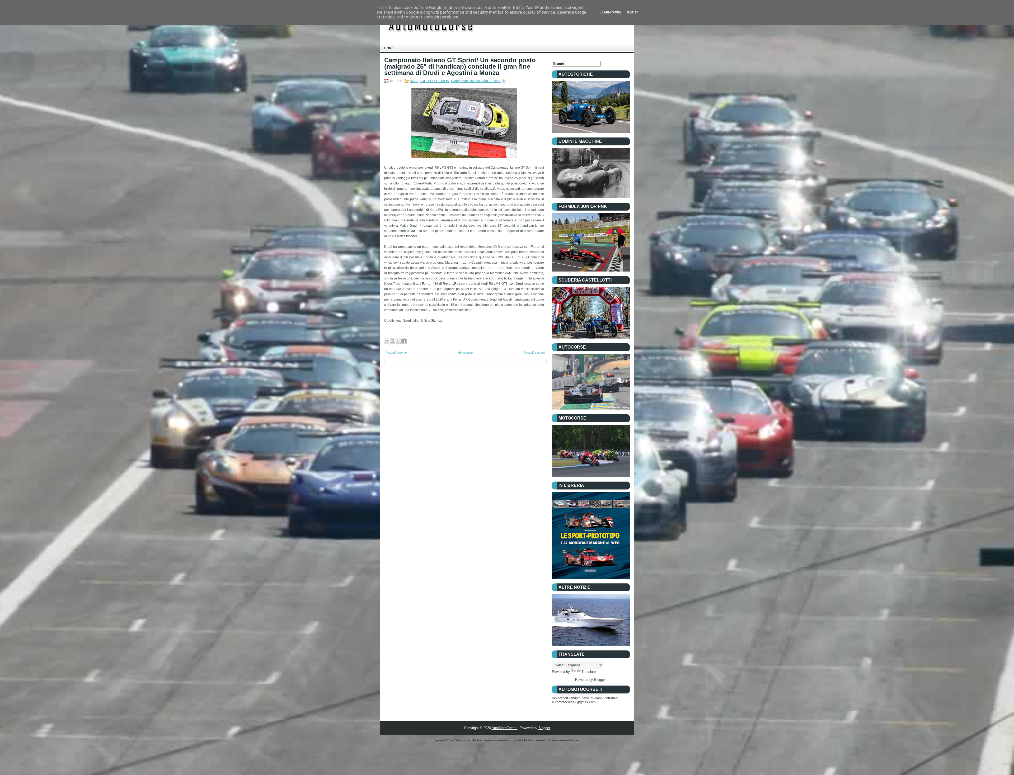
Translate (588, 672)
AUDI (414, 81)
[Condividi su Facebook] (404, 341)
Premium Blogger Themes (528, 739)
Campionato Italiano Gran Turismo (476, 81)
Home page (465, 352)
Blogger (599, 680)
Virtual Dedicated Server (562, 739)
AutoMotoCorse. (505, 728)
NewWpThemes (460, 739)
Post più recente (396, 352)
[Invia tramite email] (386, 341)
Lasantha (503, 739)
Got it (633, 12)
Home (389, 48)
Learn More (610, 12)
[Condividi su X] (398, 341)
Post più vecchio (534, 352)
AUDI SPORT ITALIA (434, 81)
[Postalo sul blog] (392, 341)
